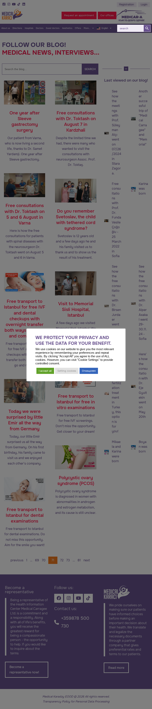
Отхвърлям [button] (89, 371)
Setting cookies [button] (66, 371)
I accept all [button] (45, 371)
